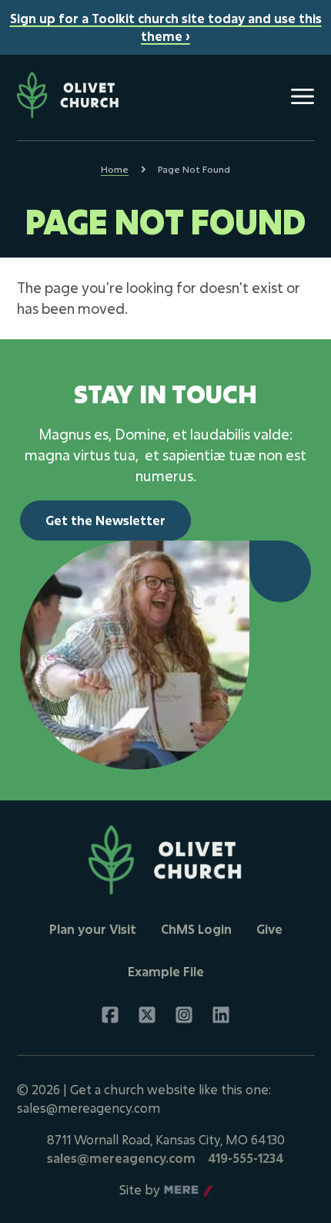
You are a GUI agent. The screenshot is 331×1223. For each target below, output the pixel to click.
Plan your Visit (92, 929)
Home (115, 169)
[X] (147, 1015)
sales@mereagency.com (121, 1158)
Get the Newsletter (105, 520)
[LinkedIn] (221, 1015)
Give (269, 929)
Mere (180, 1190)
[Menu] (302, 96)
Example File (166, 971)
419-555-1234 (246, 1158)
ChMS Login (196, 929)
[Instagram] (184, 1015)
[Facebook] (110, 1015)
